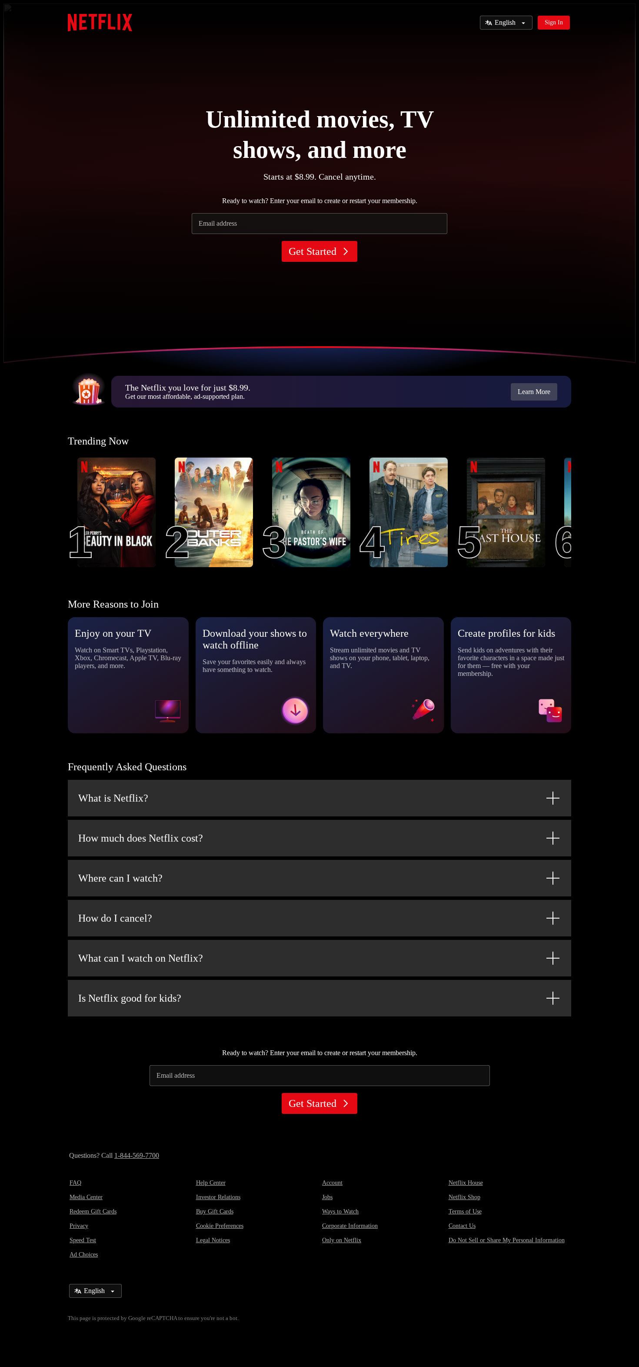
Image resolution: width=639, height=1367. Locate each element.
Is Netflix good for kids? (129, 998)
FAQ (75, 1183)
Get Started (312, 251)
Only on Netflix (341, 1240)
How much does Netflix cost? (140, 838)
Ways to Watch (340, 1211)
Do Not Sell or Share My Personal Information (507, 1240)
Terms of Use (465, 1211)
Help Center (211, 1183)
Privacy (79, 1226)
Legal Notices (213, 1240)
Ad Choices (84, 1254)
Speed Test (83, 1240)
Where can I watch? (120, 878)
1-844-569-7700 (136, 1155)
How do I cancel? (115, 918)
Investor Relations (218, 1197)
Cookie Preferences (219, 1226)
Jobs (327, 1197)
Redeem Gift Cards (93, 1211)
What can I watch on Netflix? (140, 958)
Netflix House (466, 1183)
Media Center (86, 1197)
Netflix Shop (464, 1197)
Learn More (534, 391)
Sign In (554, 22)
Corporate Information (350, 1226)
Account (332, 1183)
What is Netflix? (113, 798)
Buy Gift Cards (214, 1211)
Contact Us (462, 1226)
